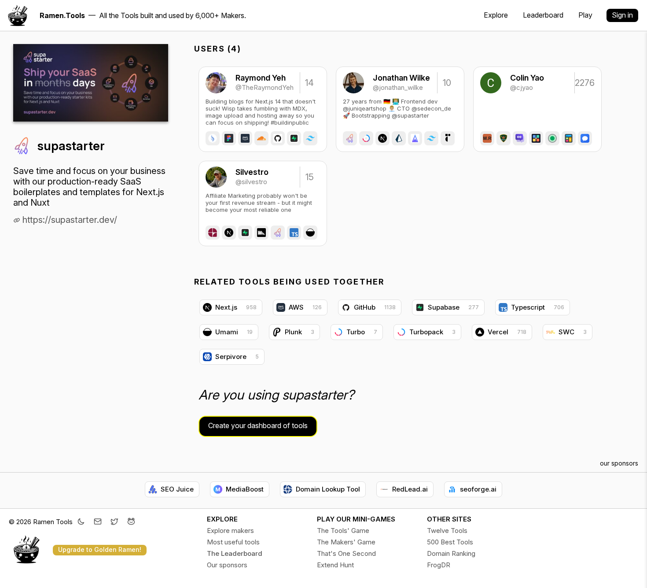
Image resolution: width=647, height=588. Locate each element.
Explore (496, 15)
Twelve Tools (447, 530)
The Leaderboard (234, 553)
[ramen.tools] (17, 15)
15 (309, 177)
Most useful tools (233, 542)
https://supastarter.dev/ (68, 219)
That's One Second (346, 553)
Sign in (622, 15)
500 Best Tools (450, 542)
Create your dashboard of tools (258, 425)
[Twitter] (114, 522)
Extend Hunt (335, 565)
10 (447, 83)
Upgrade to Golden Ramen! (99, 549)
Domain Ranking (451, 553)
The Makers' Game (346, 542)
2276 (584, 83)
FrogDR (438, 565)
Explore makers (230, 530)
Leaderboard (543, 15)
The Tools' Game (343, 530)
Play (585, 15)
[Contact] (98, 522)
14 (309, 83)
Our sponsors (227, 565)
